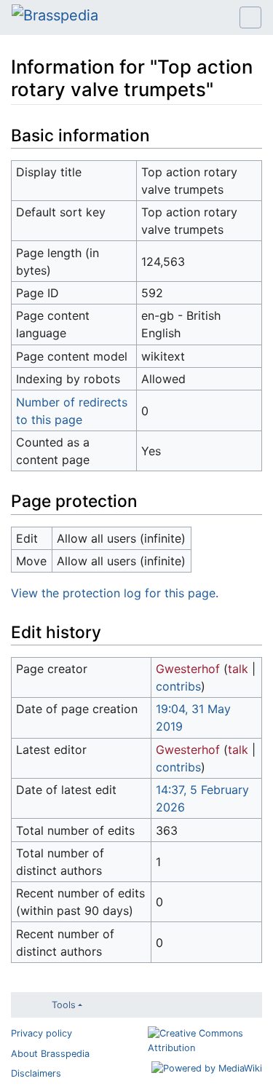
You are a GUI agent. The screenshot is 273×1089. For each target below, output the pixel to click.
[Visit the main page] (55, 16)
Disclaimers (36, 1073)
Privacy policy (41, 1033)
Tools (64, 1004)
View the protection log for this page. (114, 593)
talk (238, 668)
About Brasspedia (50, 1053)
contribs (178, 686)
